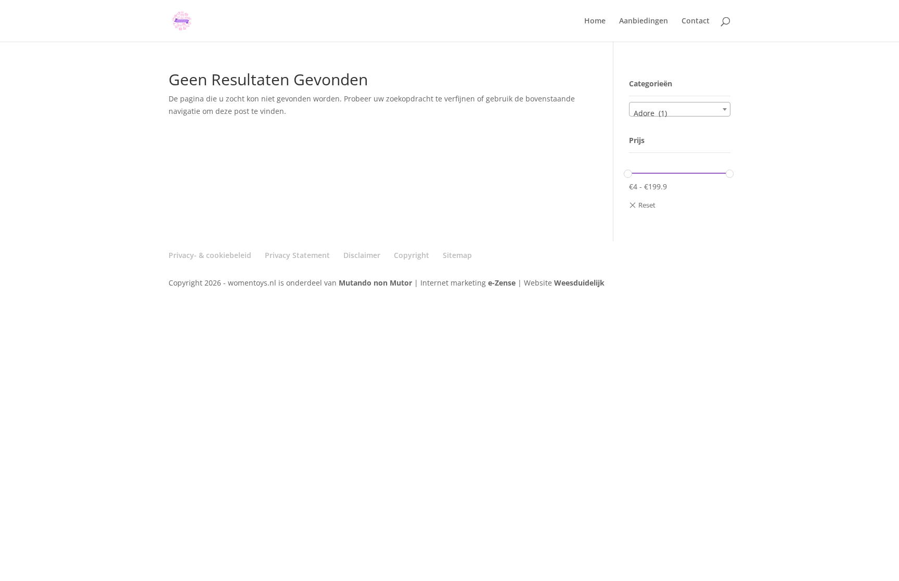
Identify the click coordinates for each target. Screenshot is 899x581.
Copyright (411, 255)
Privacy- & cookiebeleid (210, 255)
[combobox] (679, 109)
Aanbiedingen (643, 21)
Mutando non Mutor (376, 283)
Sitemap (457, 255)
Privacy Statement (297, 255)
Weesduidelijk (579, 283)
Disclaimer (361, 255)
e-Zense (502, 283)
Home (595, 21)
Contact (696, 21)
